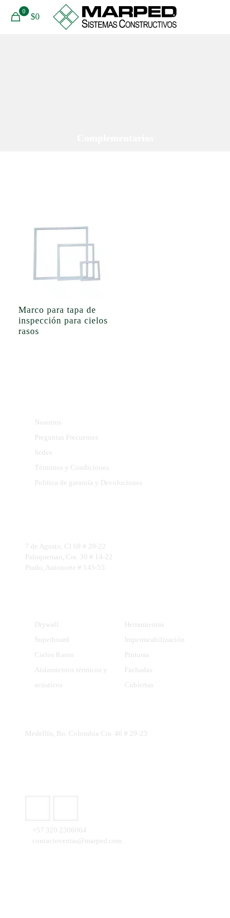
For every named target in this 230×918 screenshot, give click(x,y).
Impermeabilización (154, 639)
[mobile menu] (214, 16)
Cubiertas (139, 685)
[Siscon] (115, 17)
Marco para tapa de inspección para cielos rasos (63, 320)
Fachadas (138, 669)
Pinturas (136, 654)
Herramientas (144, 624)
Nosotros (48, 422)
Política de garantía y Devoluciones (88, 482)
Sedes (43, 452)
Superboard (52, 639)
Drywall (47, 624)
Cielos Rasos (54, 654)
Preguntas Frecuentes (66, 437)
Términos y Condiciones (72, 467)
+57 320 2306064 (59, 830)
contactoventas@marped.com (77, 840)
